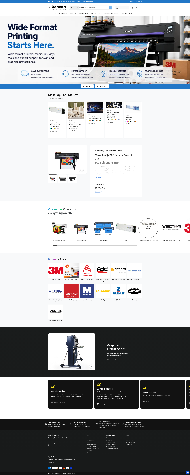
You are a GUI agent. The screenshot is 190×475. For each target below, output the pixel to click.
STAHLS (118, 300)
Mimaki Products (71, 300)
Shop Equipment (101, 86)
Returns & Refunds (111, 444)
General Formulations (134, 279)
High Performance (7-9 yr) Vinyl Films (171, 241)
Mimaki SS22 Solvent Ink (129, 118)
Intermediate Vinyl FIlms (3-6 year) (148, 240)
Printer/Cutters (81, 240)
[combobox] (95, 7)
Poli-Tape (103, 300)
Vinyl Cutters (103, 240)
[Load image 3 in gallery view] (72, 178)
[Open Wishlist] (187, 472)
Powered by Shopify (71, 473)
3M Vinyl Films (55, 279)
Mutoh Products (87, 300)
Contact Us (89, 450)
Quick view (57, 135)
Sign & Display (63, 13)
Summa (134, 300)
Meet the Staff (129, 440)
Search (108, 438)
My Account (139, 1)
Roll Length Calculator (112, 448)
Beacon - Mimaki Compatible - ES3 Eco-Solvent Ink (55, 124)
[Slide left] (80, 171)
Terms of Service (110, 446)
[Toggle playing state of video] (91, 367)
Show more (98, 177)
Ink (126, 240)
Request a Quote (110, 442)
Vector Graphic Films (55, 320)
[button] (49, 7)
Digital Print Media (84, 13)
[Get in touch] (136, 7)
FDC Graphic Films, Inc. (102, 280)
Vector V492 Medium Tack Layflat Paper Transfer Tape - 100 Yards (75, 125)
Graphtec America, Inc (55, 301)
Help (131, 1)
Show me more (111, 359)
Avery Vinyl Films (87, 279)
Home (88, 438)
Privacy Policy (129, 444)
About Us (131, 13)
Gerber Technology (118, 279)
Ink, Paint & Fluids (96, 13)
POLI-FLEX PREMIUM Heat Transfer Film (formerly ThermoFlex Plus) (113, 115)
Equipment (73, 13)
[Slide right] (83, 171)
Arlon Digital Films (71, 279)
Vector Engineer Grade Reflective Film (94, 117)
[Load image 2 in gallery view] (62, 178)
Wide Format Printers (59, 240)
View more (97, 191)
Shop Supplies (86, 86)
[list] (95, 394)
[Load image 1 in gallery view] (52, 178)
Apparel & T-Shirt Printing (111, 13)
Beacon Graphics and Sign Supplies (59, 473)
